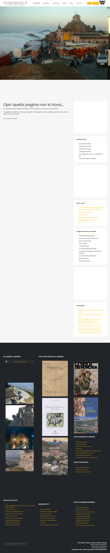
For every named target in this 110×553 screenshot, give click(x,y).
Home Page (81, 543)
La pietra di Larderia (85, 149)
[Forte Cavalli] (20, 460)
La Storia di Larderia (85, 144)
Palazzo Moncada (84, 261)
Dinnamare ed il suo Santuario (88, 238)
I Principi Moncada (84, 151)
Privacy (93, 543)
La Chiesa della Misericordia (87, 249)
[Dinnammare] (20, 393)
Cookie (99, 543)
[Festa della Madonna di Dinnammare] (20, 415)
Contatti (87, 543)
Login (89, 3)
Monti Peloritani (84, 258)
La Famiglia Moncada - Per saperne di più (91, 155)
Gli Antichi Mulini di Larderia (87, 158)
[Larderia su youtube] (104, 1)
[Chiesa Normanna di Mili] (20, 371)
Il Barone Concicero (85, 146)
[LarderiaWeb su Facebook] (100, 1)
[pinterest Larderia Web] (101, 3)
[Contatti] (103, 3)
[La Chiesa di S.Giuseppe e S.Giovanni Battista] (20, 438)
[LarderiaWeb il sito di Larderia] (15, 3)
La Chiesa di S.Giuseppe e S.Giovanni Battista (90, 252)
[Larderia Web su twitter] (102, 1)
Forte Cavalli (83, 243)
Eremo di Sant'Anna (85, 241)
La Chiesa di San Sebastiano (87, 256)
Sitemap (104, 543)
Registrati (95, 3)
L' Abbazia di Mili (84, 246)
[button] (46, 3)
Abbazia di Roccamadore (87, 236)
